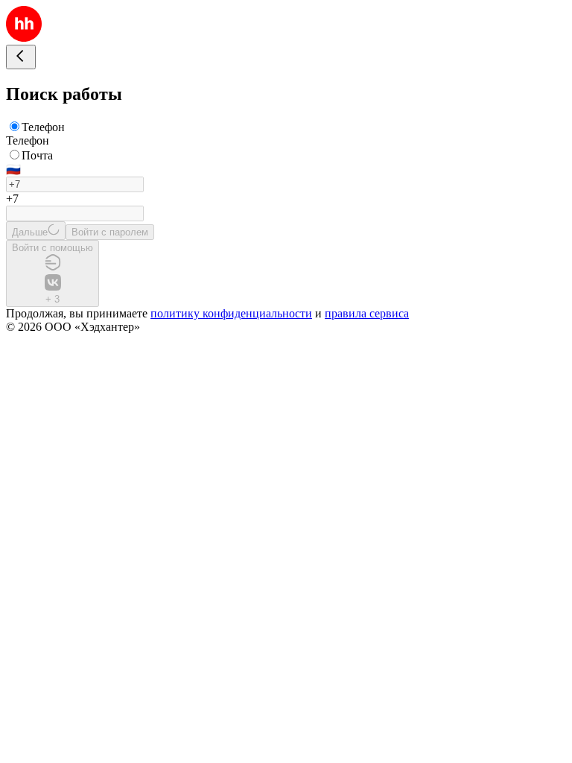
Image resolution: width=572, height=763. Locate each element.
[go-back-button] (21, 57)
